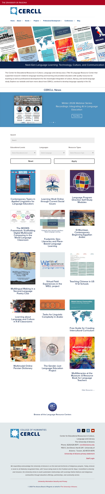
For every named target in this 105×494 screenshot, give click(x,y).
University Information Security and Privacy (52, 481)
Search (13, 135)
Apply (74, 161)
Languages (43, 147)
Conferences (68, 21)
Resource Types (75, 147)
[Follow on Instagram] (88, 430)
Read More (76, 116)
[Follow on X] (83, 430)
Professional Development (51, 21)
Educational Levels (17, 147)
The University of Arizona (69, 487)
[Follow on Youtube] (93, 430)
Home (12, 21)
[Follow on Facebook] (78, 430)
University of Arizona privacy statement (79, 453)
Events (27, 21)
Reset (30, 161)
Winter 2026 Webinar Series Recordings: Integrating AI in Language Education (77, 106)
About (19, 21)
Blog (78, 21)
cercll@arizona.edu (87, 445)
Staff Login (90, 458)
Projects (36, 21)
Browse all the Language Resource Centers (52, 414)
